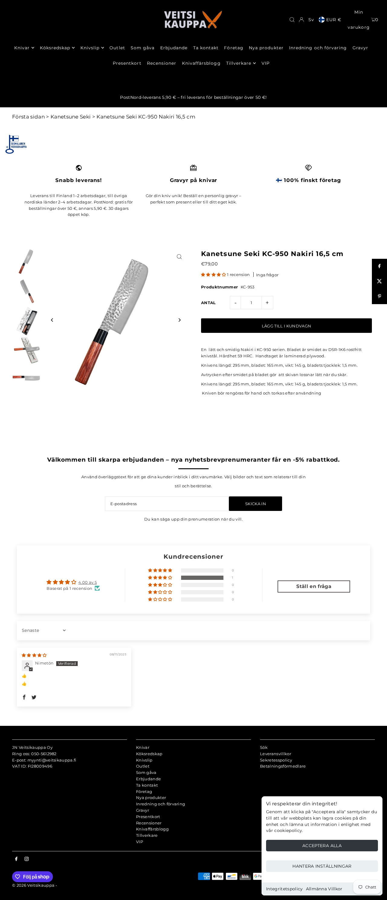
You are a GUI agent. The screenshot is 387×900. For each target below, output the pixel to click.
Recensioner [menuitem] (162, 63)
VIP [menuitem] (266, 63)
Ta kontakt (147, 785)
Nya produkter (151, 797)
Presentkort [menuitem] (127, 63)
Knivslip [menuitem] (89, 47)
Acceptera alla (322, 845)
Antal (208, 302)
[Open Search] (292, 19)
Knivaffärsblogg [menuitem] (201, 63)
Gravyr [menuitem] (360, 47)
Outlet (142, 766)
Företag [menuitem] (233, 47)
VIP (139, 841)
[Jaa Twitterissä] (379, 281)
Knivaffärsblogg (152, 829)
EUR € (333, 19)
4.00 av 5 (87, 582)
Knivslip (144, 760)
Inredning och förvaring (160, 803)
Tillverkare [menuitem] (239, 63)
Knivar (142, 747)
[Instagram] (26, 859)
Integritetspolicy (284, 889)
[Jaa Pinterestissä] (379, 296)
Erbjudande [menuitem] (174, 47)
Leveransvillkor (275, 753)
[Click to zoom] (179, 256)
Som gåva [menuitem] (142, 47)
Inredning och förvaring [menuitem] (318, 47)
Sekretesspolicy (276, 760)
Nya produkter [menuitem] (266, 47)
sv (311, 19)
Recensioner (149, 822)
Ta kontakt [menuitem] (206, 47)
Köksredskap (149, 753)
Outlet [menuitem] (117, 47)
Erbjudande (148, 778)
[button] (214, 274)
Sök (264, 747)
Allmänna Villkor (324, 889)
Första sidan (28, 117)
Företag (144, 791)
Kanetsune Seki (70, 117)
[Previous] (52, 320)
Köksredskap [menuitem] (55, 47)
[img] (34, 655)
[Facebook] (16, 859)
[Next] (179, 320)
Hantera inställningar (321, 866)
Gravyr (142, 810)
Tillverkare (147, 835)
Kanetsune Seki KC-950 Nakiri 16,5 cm (145, 117)
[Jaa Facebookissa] (379, 266)
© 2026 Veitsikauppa (33, 885)
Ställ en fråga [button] (313, 586)
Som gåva (146, 772)
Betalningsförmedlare (283, 766)
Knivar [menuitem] (22, 47)
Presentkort (148, 816)
